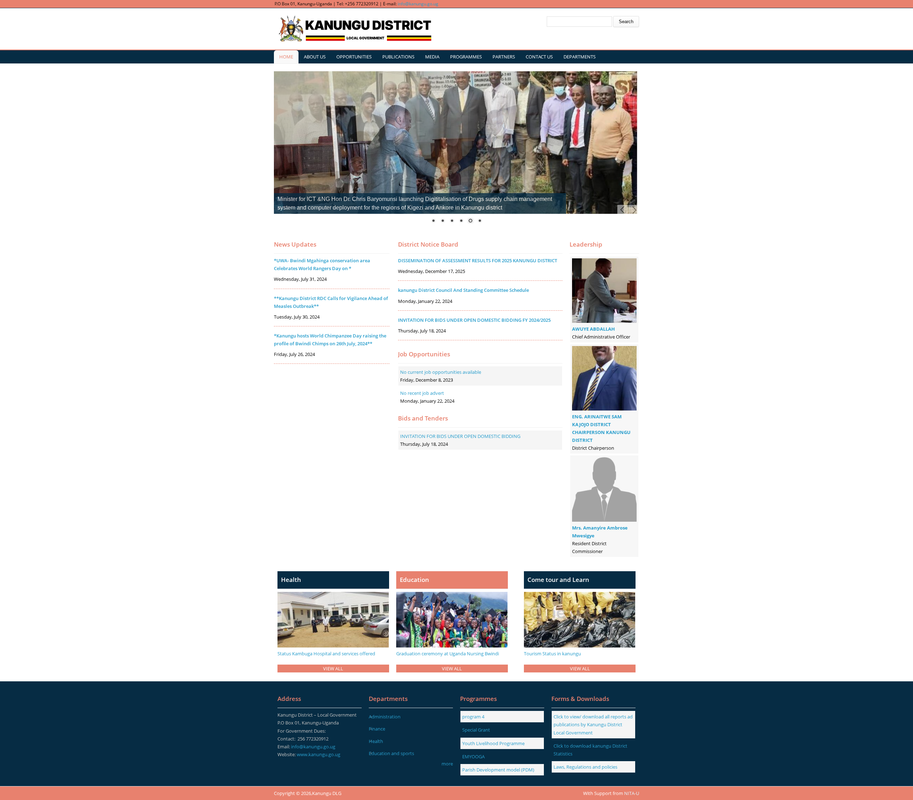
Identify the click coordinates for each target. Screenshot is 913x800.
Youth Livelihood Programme (493, 743)
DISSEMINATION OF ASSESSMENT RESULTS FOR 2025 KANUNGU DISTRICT (477, 260)
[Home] (354, 29)
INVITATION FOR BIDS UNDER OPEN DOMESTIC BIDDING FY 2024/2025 (474, 320)
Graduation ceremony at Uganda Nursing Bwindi (447, 653)
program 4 (473, 716)
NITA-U (631, 793)
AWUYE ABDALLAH (593, 329)
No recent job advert (422, 393)
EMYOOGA (473, 756)
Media (432, 56)
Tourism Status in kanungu (552, 653)
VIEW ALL (333, 668)
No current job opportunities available (440, 372)
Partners (504, 56)
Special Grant (476, 730)
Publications (398, 56)
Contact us (539, 56)
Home (286, 56)
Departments (579, 56)
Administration (385, 716)
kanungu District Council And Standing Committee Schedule (463, 290)
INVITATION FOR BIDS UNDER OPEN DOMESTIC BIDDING (460, 436)
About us (315, 56)
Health (376, 741)
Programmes (466, 56)
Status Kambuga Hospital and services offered (326, 653)
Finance (377, 729)
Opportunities (354, 56)
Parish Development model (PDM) (498, 770)
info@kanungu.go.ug (418, 4)
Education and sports (391, 753)
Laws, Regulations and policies (585, 767)
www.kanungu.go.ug (318, 754)
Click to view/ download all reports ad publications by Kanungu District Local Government (593, 724)
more (447, 763)
